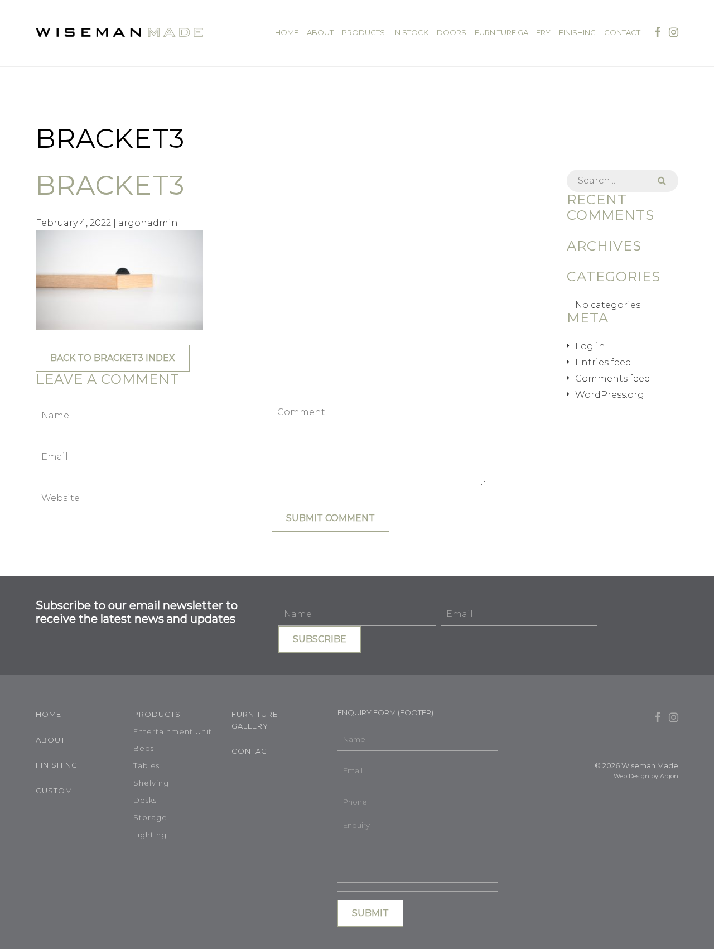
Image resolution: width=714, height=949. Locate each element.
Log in (590, 346)
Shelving (151, 782)
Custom (54, 790)
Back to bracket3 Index (112, 358)
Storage (150, 817)
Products (363, 32)
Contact (622, 32)
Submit (370, 913)
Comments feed (612, 378)
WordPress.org (609, 394)
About (320, 32)
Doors (451, 32)
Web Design (631, 776)
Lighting (150, 834)
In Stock (410, 32)
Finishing (577, 32)
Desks (145, 800)
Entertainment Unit (172, 731)
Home (286, 32)
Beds (143, 748)
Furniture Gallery (513, 32)
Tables (146, 765)
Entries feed (603, 362)
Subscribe (319, 639)
